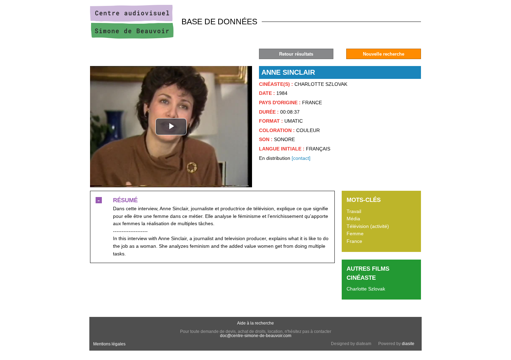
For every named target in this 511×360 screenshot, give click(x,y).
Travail (354, 211)
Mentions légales (109, 344)
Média (353, 218)
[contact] (301, 158)
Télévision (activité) (368, 226)
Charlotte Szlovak (366, 289)
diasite (408, 344)
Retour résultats (296, 54)
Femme (355, 233)
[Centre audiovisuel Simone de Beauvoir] (131, 37)
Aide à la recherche (255, 323)
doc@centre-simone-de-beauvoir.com (255, 336)
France (354, 241)
